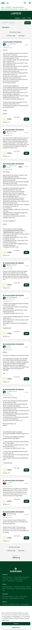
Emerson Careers (23, 596)
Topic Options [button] (5, 27)
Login (23, 18)
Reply (26, 119)
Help (29, 18)
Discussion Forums (18, 7)
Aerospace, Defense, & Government (21, 577)
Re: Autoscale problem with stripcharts (13, 130)
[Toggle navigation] (8, 3)
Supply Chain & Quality (15, 598)
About (16, 596)
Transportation (19, 580)
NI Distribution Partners (7, 586)
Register (17, 18)
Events (22, 598)
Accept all (16, 623)
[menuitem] (25, 3)
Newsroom (5, 598)
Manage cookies (16, 627)
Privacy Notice (7, 616)
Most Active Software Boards (9, 9)
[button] (4, 119)
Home (2, 7)
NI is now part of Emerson (8, 596)
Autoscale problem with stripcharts (12, 42)
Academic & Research (7, 577)
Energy (11, 579)
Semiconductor (11, 580)
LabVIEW (21, 9)
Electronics (5, 579)
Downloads (4, 604)
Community (8, 7)
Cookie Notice (16, 616)
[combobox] (12, 22)
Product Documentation (14, 604)
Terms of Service (10, 588)
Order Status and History (19, 586)
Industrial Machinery (18, 579)
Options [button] (26, 44)
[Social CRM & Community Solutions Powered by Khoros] (16, 557)
